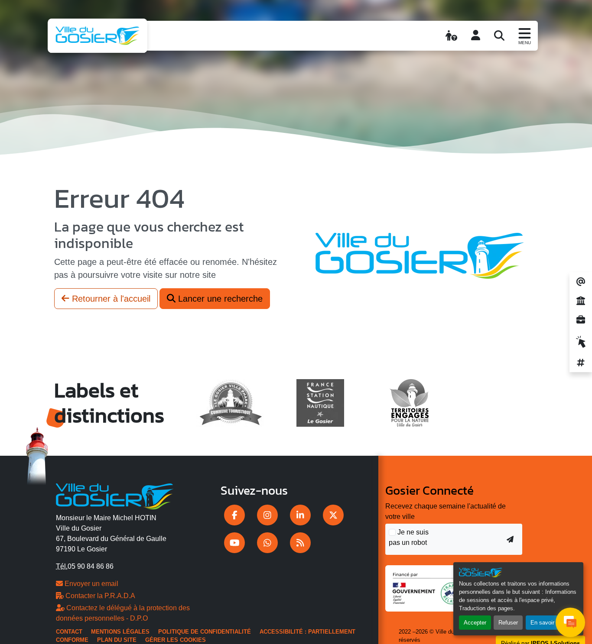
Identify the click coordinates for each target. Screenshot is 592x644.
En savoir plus (548, 622)
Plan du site (117, 640)
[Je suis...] (451, 35)
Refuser (508, 622)
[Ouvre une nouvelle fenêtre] (234, 515)
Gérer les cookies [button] (175, 640)
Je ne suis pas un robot (409, 537)
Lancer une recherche (219, 298)
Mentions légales (120, 631)
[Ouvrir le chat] (570, 622)
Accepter (475, 622)
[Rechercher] (499, 35)
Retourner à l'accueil (109, 298)
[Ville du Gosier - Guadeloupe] (114, 495)
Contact (69, 631)
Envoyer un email (90, 583)
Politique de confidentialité (204, 631)
